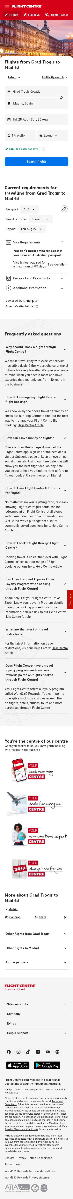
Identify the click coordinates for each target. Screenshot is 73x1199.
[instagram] (18, 1052)
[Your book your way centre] (36, 771)
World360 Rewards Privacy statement (28, 1177)
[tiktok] (28, 1052)
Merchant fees (56, 1123)
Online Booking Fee (47, 1117)
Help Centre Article (31, 425)
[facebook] (9, 1052)
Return (12, 77)
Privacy (21, 1158)
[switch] (41, 150)
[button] (20, 135)
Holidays (34, 14)
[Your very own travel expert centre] (36, 836)
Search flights (36, 161)
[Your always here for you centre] (36, 868)
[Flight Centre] (27, 6)
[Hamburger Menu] (7, 6)
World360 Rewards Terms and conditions (30, 1171)
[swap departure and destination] (61, 98)
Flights (13, 14)
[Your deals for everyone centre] (36, 803)
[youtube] (48, 1052)
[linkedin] (38, 1052)
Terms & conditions (40, 1158)
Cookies (9, 1158)
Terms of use (12, 1164)
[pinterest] (57, 1052)
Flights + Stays (59, 14)
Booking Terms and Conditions (21, 1129)
